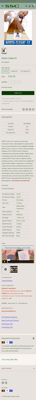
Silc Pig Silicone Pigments (9, 317)
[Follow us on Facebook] (3, 383)
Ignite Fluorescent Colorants (10, 320)
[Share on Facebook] (23, 109)
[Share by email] (33, 109)
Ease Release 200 (7, 324)
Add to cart (18, 93)
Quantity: (4, 82)
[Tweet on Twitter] (30, 109)
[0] (33, 6)
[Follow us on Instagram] (6, 383)
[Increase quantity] (19, 82)
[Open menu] (2, 6)
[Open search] (26, 6)
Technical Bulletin (7, 281)
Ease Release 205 (7, 327)
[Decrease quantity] (10, 82)
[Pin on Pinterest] (27, 109)
